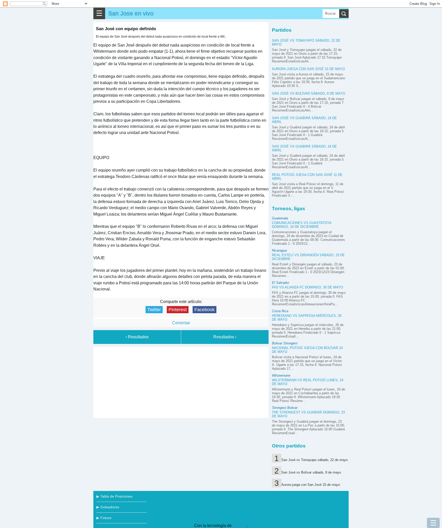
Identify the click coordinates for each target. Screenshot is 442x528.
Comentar (181, 323)
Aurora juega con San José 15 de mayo (308, 69)
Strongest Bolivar (284, 408)
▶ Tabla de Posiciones (114, 496)
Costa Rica (280, 311)
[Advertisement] (181, 381)
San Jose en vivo (130, 13)
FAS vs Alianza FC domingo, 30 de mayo (307, 287)
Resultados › (224, 337)
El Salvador (280, 283)
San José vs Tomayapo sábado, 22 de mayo (314, 460)
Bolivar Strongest (284, 343)
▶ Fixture (104, 518)
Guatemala (280, 218)
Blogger (240, 525)
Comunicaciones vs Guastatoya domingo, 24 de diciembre (301, 225)
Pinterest (178, 309)
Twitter (154, 309)
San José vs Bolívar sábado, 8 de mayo (308, 93)
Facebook (204, 309)
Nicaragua (279, 250)
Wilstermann (281, 375)
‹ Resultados (137, 337)
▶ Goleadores (107, 507)
